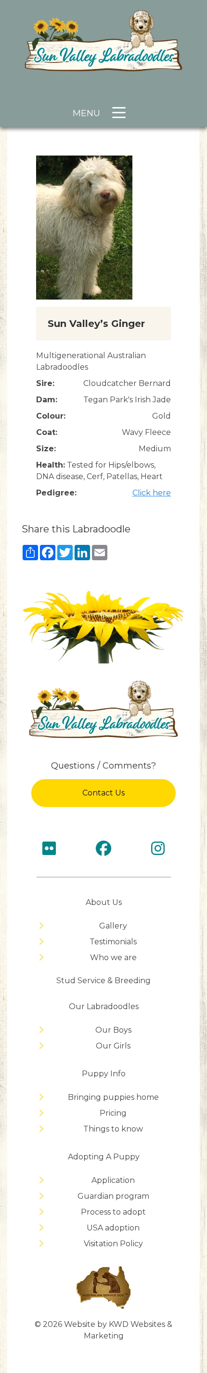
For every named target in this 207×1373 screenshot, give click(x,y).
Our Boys (113, 1030)
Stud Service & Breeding (103, 980)
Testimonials (113, 941)
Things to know (113, 1128)
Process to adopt (113, 1211)
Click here (151, 492)
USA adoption (113, 1227)
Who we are (113, 957)
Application (113, 1180)
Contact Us (103, 792)
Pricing (113, 1113)
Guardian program (113, 1196)
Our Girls (113, 1045)
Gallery (113, 925)
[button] (116, 115)
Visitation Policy (113, 1243)
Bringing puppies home (113, 1097)
